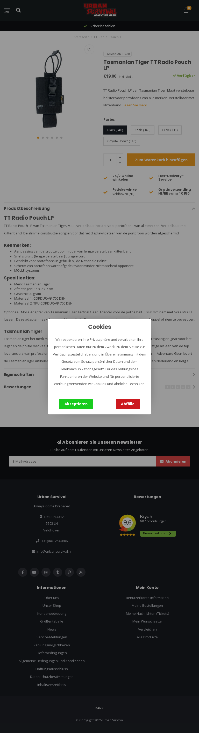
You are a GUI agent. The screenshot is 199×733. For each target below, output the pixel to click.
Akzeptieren (76, 403)
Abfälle (127, 403)
